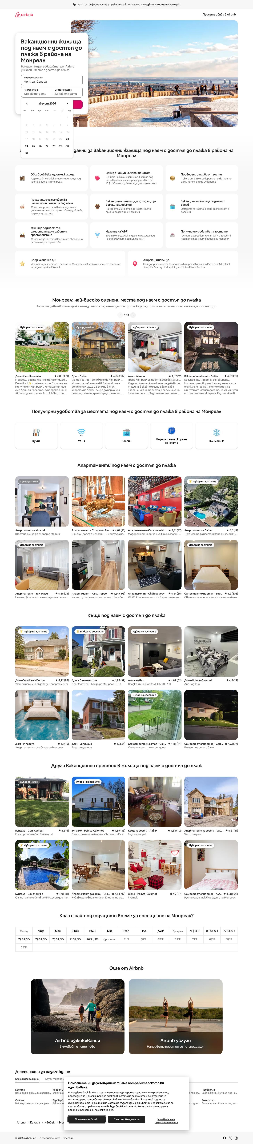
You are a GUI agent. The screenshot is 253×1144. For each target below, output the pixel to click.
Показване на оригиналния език (160, 4)
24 (26, 146)
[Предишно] (120, 315)
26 (40, 146)
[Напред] (133, 315)
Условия (68, 1138)
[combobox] (52, 81)
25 (33, 146)
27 (47, 146)
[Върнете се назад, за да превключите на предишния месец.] (27, 104)
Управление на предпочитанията (166, 1121)
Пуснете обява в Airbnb (219, 14)
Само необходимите (126, 1119)
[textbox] (36, 94)
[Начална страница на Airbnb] (24, 14)
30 (67, 146)
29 (60, 146)
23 (67, 139)
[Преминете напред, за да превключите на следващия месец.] (67, 104)
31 (26, 153)
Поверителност (50, 1138)
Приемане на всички (87, 1119)
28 (54, 146)
